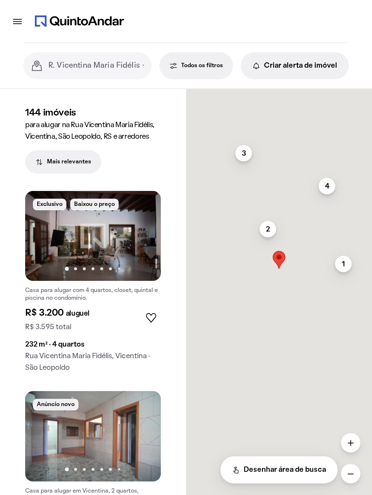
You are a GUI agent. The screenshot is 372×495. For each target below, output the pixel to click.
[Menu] (17, 21)
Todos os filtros (202, 65)
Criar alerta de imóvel (300, 65)
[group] (93, 285)
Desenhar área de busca (285, 469)
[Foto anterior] (42, 236)
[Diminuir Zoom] (350, 473)
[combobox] (96, 66)
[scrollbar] (279, 93)
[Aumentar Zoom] (350, 442)
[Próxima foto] (143, 236)
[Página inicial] (79, 21)
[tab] (63, 162)
